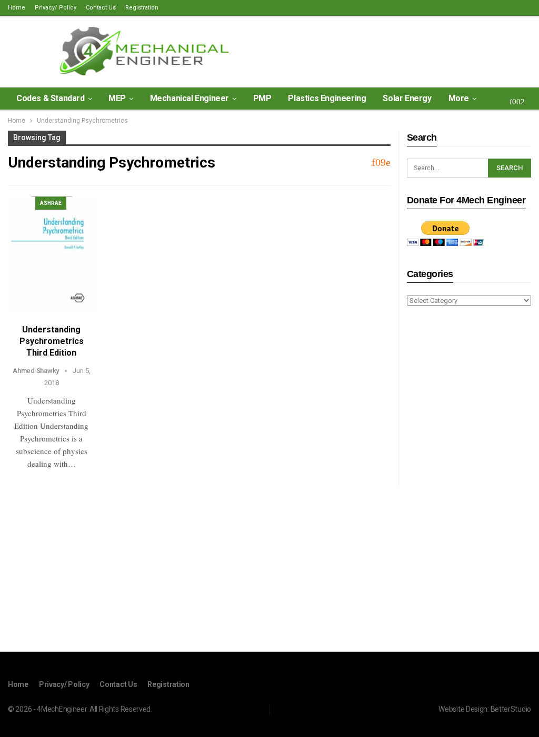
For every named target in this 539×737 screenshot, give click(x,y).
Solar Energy (407, 98)
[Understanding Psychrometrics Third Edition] (51, 254)
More (458, 98)
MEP (117, 98)
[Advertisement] (469, 480)
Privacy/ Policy (55, 7)
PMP (262, 98)
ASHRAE (51, 203)
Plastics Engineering (327, 98)
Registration (141, 7)
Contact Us (101, 7)
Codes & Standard (50, 98)
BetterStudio (511, 709)
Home (16, 7)
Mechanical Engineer (189, 98)
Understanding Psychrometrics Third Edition (51, 341)
